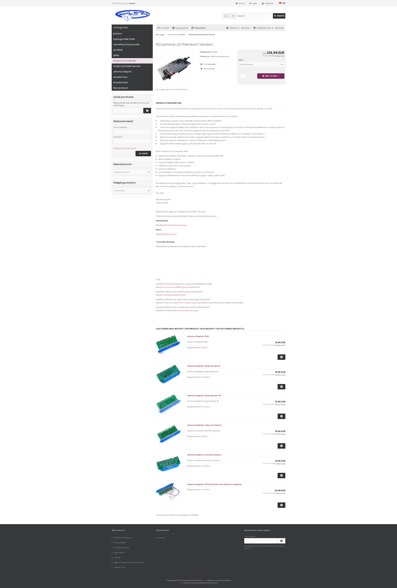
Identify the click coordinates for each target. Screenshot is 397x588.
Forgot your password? (124, 148)
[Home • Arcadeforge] (132, 15)
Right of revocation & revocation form (129, 562)
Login (143, 153)
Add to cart (271, 76)
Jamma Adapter (122, 71)
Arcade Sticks (120, 82)
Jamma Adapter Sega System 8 (203, 365)
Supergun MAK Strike (124, 39)
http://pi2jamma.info (176, 294)
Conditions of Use (121, 547)
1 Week (214, 52)
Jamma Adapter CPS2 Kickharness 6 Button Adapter (214, 484)
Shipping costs (279, 56)
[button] (229, 16)
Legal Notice (181, 28)
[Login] (281, 540)
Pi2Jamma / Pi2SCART (125, 60)
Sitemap (161, 537)
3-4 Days (205, 377)
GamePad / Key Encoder (126, 44)
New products (120, 87)
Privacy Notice (120, 542)
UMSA (116, 55)
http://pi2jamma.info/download (171, 225)
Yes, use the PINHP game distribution (182, 287)
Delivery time (119, 567)
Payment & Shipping (122, 537)
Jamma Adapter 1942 (198, 336)
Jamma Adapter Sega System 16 (204, 395)
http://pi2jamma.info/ (166, 234)
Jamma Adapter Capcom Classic (204, 425)
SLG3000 (118, 49)
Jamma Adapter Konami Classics (204, 454)
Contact (165, 28)
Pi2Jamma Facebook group (186, 302)
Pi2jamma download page (184, 310)
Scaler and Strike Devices (127, 66)
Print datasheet (210, 64)
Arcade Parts (120, 77)
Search (279, 16)
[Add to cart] (147, 110)
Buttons (117, 33)
